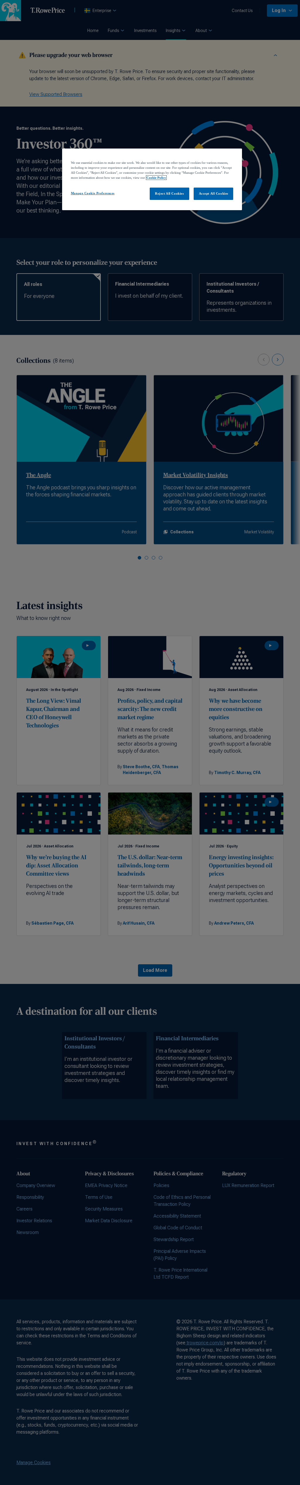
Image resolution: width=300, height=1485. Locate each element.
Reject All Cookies (169, 193)
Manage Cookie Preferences (93, 193)
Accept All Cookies (213, 193)
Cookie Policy (156, 177)
